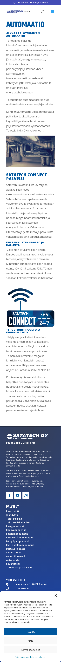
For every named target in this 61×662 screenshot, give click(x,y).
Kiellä (31, 640)
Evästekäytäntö (22, 657)
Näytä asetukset (30, 649)
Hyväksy (30, 631)
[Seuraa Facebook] (9, 495)
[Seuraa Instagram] (25, 495)
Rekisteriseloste (37, 657)
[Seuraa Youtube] (17, 495)
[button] (55, 595)
